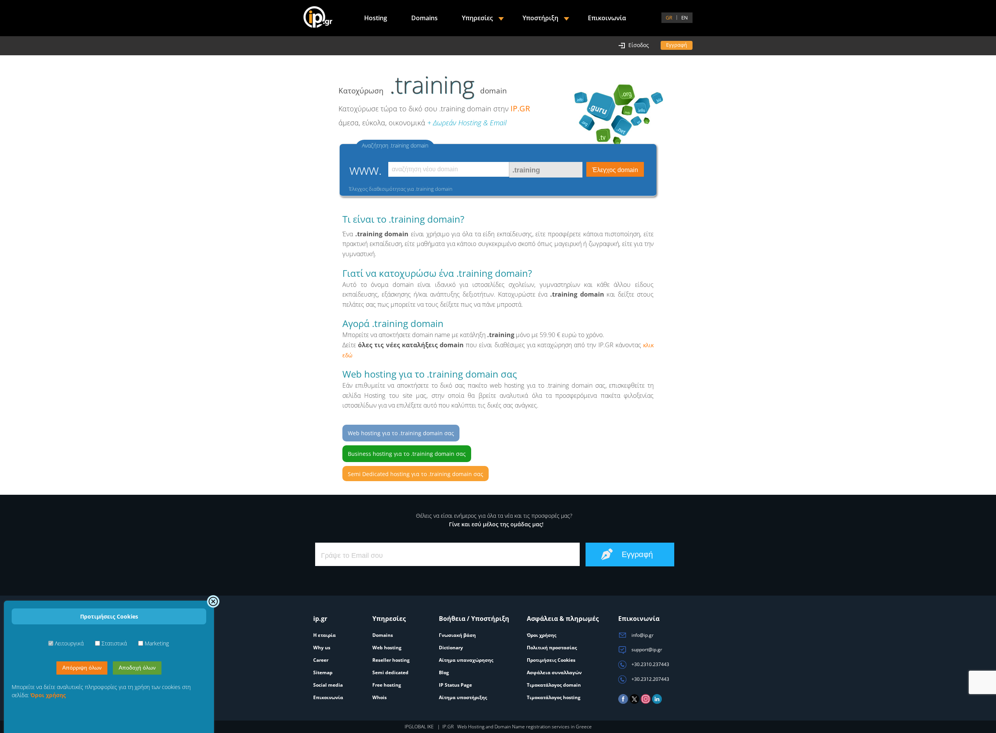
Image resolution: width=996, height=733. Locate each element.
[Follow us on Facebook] (623, 702)
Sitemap (323, 672)
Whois (379, 697)
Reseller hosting (391, 660)
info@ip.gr (642, 635)
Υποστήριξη (540, 18)
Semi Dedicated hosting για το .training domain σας (415, 474)
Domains (424, 18)
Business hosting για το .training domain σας (407, 453)
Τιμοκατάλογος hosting (553, 697)
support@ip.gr (646, 649)
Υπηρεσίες (477, 18)
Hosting (375, 18)
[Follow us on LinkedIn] (657, 702)
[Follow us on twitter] (634, 702)
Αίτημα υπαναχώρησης (466, 660)
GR (669, 17)
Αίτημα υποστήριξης (463, 697)
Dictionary (451, 647)
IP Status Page (455, 685)
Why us (321, 647)
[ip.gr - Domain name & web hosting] (317, 18)
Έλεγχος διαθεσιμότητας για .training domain (400, 188)
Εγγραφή (676, 44)
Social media (328, 685)
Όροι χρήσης (541, 635)
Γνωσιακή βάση (457, 635)
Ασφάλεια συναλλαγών (554, 672)
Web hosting (387, 647)
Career (320, 660)
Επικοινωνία (607, 18)
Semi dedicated (390, 672)
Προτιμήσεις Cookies (551, 660)
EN (684, 17)
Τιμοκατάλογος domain (554, 685)
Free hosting (386, 685)
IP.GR (520, 108)
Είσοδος (638, 45)
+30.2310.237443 (649, 664)
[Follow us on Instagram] (646, 702)
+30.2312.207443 (649, 679)
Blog (444, 672)
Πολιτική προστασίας (552, 647)
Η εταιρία (324, 635)
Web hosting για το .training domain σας (401, 433)
